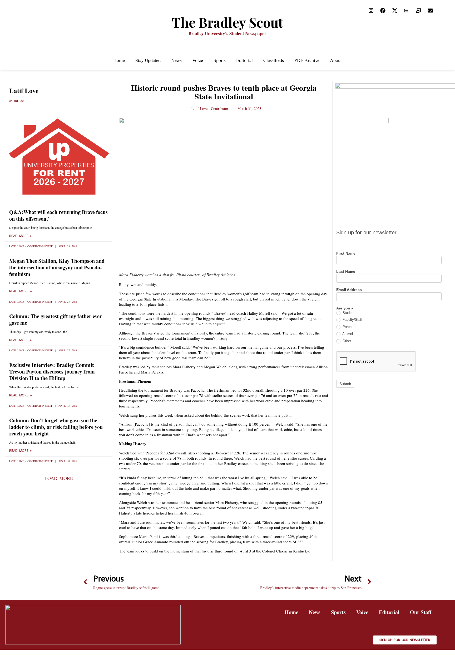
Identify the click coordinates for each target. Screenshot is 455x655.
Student (348, 313)
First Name (345, 253)
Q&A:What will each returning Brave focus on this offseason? (58, 215)
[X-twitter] (394, 10)
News (176, 60)
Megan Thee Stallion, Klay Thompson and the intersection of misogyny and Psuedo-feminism (57, 267)
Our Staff (420, 612)
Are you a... (346, 308)
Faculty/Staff (352, 320)
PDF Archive (306, 60)
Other (346, 341)
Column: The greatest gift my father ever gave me (55, 319)
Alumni (347, 334)
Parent (347, 327)
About (336, 60)
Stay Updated (148, 60)
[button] (58, 478)
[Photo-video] (418, 10)
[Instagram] (371, 10)
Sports (220, 60)
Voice (197, 60)
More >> (16, 101)
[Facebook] (383, 10)
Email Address (349, 290)
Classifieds (273, 60)
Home (119, 60)
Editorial (244, 60)
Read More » (20, 236)
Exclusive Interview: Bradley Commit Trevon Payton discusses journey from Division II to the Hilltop (52, 371)
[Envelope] (430, 10)
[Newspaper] (406, 10)
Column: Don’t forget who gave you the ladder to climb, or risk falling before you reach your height (56, 426)
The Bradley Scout (227, 22)
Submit (345, 384)
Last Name (345, 272)
